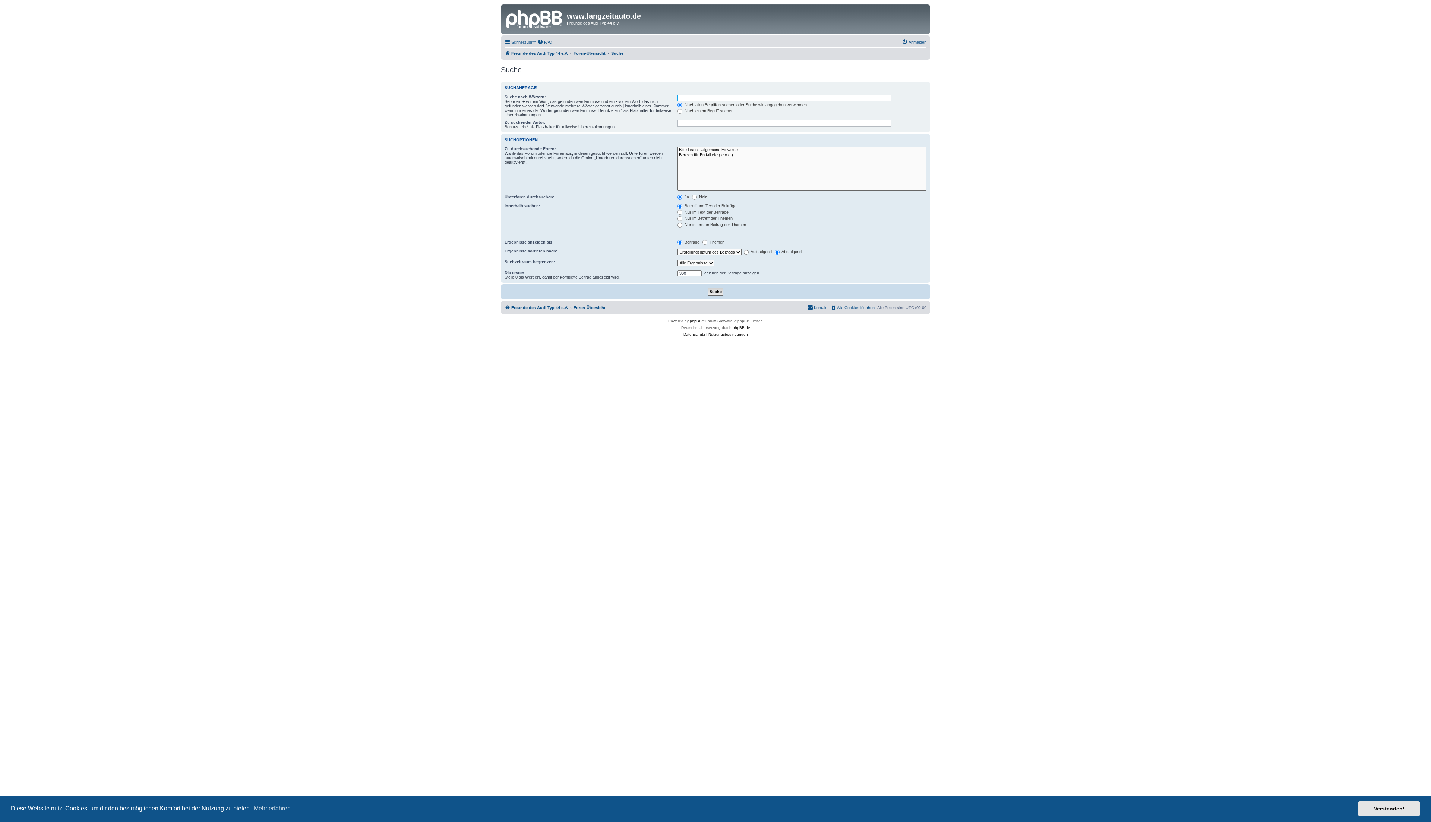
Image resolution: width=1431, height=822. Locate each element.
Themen (716, 242)
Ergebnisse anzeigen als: (529, 242)
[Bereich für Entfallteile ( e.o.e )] (802, 155)
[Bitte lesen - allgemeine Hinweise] (802, 150)
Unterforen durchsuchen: (530, 197)
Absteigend (791, 252)
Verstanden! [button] (1389, 809)
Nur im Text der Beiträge (706, 212)
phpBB (696, 321)
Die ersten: (515, 272)
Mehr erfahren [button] (272, 808)
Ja (686, 197)
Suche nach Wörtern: (525, 97)
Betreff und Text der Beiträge (709, 206)
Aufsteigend (761, 252)
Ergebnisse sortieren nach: (531, 251)
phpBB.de (741, 328)
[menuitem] (544, 42)
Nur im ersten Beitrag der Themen (714, 224)
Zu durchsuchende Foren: (530, 149)
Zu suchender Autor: (525, 122)
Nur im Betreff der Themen (708, 218)
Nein (702, 197)
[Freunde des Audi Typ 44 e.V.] (535, 18)
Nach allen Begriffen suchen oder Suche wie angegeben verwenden (745, 105)
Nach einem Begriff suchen (708, 111)
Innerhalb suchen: (522, 206)
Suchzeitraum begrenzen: (530, 262)
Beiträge (691, 242)
